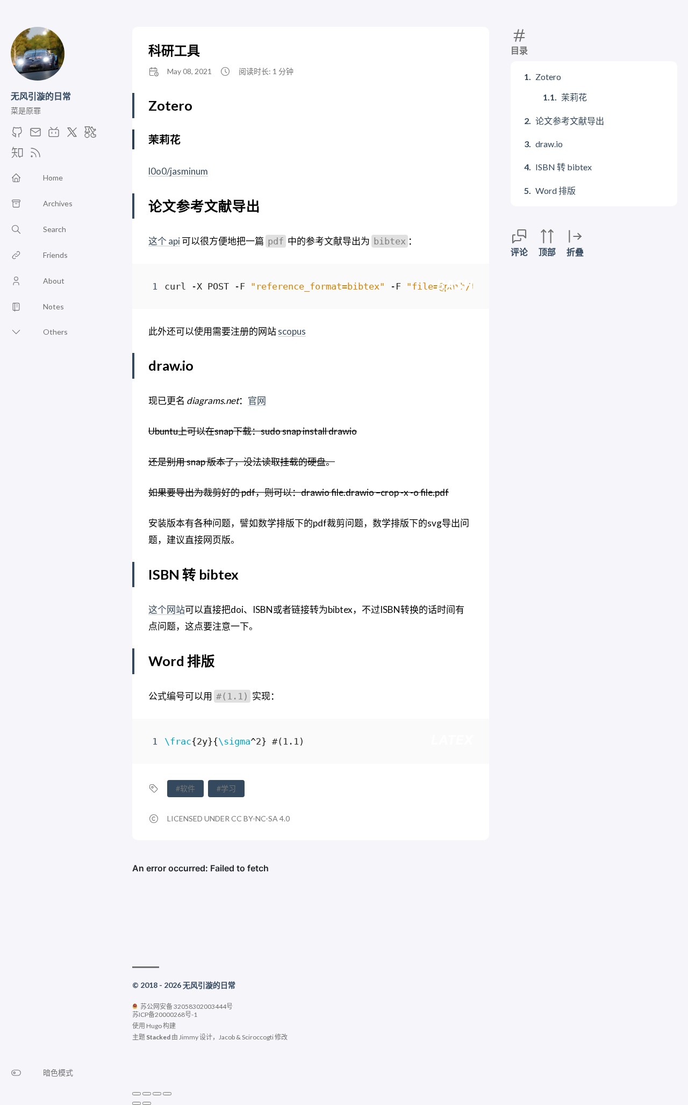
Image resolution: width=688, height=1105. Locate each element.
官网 (257, 400)
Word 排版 (555, 190)
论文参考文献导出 (569, 120)
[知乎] (17, 155)
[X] (72, 135)
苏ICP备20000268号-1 (164, 1014)
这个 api (164, 241)
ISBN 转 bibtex (563, 167)
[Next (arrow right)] (146, 1103)
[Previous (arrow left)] (136, 1103)
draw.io (549, 144)
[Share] (146, 1093)
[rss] (35, 155)
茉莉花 (574, 97)
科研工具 (174, 50)
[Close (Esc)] (136, 1093)
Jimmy (188, 1037)
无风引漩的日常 (41, 96)
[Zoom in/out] (167, 1093)
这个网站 (166, 609)
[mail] (35, 135)
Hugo (154, 1026)
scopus (292, 331)
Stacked (158, 1037)
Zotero (548, 76)
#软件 (185, 788)
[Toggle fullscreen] (157, 1093)
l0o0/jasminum (178, 171)
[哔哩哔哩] (53, 135)
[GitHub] (17, 135)
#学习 (226, 788)
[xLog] (90, 135)
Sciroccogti (258, 1037)
